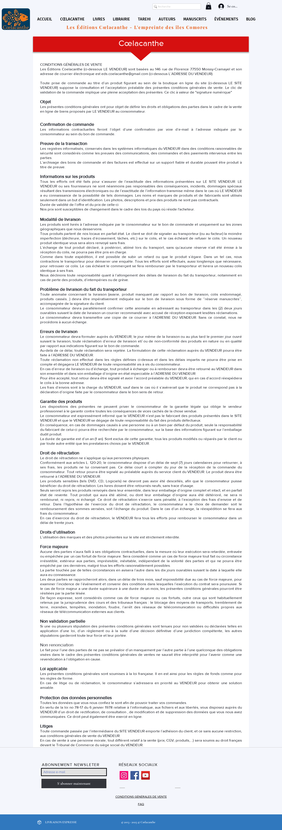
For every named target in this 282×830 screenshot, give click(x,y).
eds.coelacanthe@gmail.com (124, 73)
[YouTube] (145, 775)
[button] (209, 5)
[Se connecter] (220, 6)
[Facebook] (134, 775)
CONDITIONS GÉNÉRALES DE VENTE (141, 796)
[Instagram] (124, 775)
